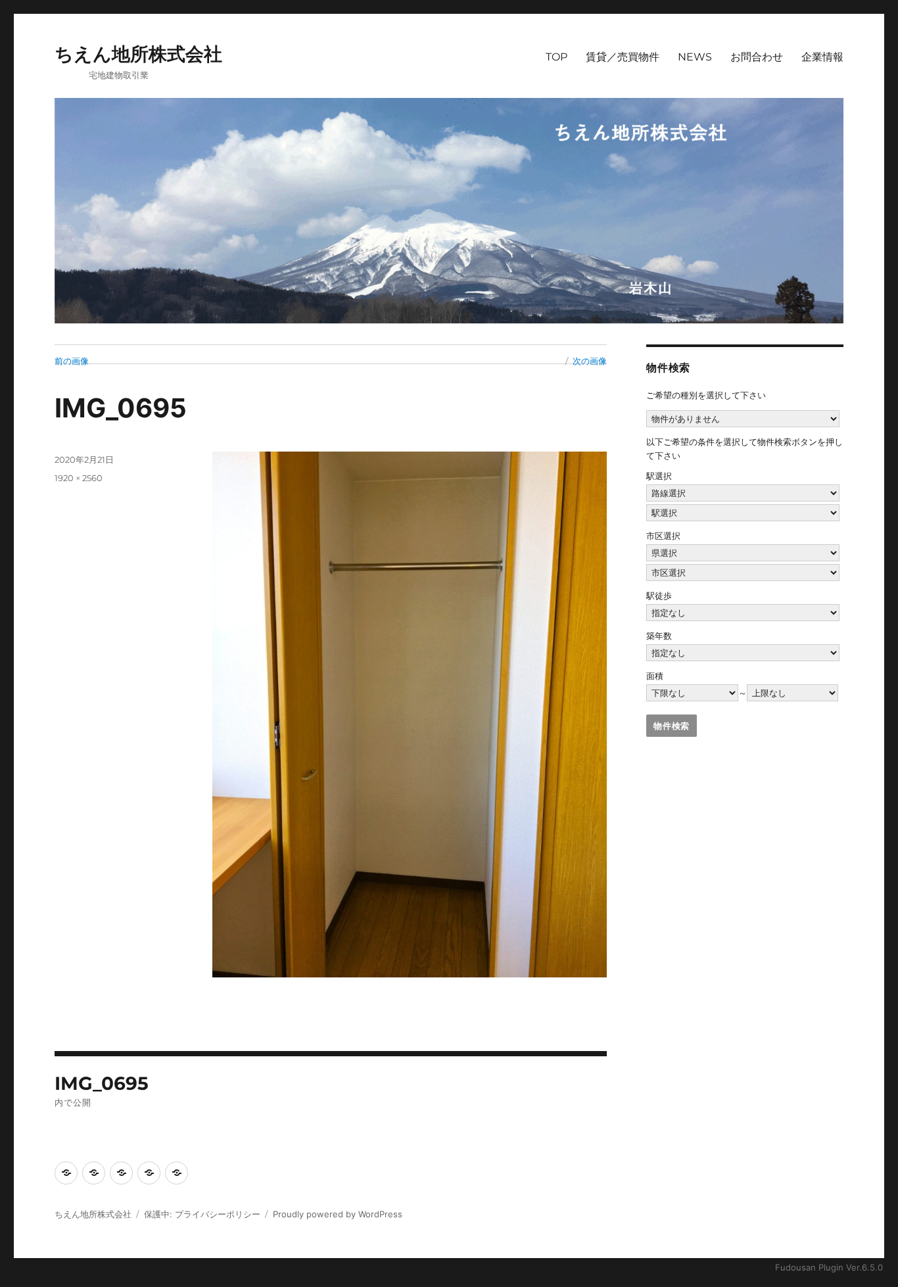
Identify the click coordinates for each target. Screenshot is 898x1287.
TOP (556, 57)
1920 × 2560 (79, 478)
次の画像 (590, 361)
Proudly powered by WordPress (337, 1214)
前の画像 (72, 361)
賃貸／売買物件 (622, 57)
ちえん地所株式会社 (138, 54)
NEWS (695, 57)
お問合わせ (756, 57)
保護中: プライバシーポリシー (202, 1214)
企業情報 (822, 57)
